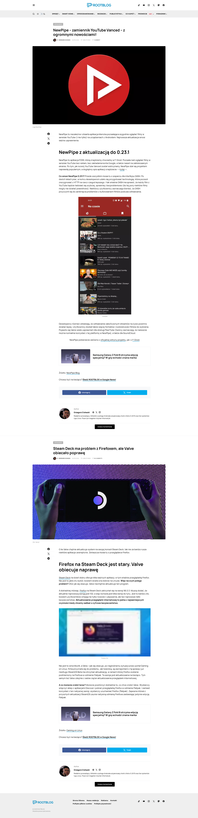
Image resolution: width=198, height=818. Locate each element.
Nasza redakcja (93, 800)
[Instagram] (149, 5)
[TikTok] (139, 5)
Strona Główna (78, 800)
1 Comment (97, 40)
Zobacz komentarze (105, 427)
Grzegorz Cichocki (82, 412)
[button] (34, 5)
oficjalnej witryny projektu (113, 339)
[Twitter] (154, 5)
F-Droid (135, 339)
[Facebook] (163, 5)
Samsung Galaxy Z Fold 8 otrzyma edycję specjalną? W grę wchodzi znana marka (115, 356)
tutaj (122, 169)
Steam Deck (64, 577)
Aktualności (58, 24)
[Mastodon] (159, 5)
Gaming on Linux (74, 730)
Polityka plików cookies (82, 804)
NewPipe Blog (73, 372)
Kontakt (113, 800)
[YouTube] (144, 5)
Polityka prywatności (102, 804)
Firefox (83, 590)
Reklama (104, 800)
